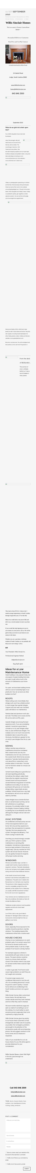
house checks (18, 1101)
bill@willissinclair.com (18, 660)
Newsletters (20, 17)
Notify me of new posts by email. (16, 1164)
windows (17, 1105)
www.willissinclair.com (11, 158)
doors (12, 1101)
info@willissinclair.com (18, 1092)
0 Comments (19, 19)
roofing (7, 1105)
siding (12, 1105)
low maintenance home (18, 1103)
